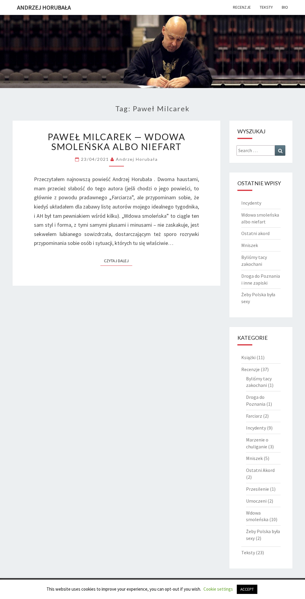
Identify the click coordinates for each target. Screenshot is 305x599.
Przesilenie (257, 489)
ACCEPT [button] (247, 589)
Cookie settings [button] (218, 589)
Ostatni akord (255, 233)
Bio (285, 7)
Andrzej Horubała (44, 7)
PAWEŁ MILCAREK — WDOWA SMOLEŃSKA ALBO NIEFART (116, 141)
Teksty (266, 7)
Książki (248, 357)
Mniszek (249, 245)
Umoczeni (256, 501)
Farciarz (254, 416)
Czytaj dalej (118, 260)
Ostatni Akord (260, 470)
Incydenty (251, 203)
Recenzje (242, 7)
